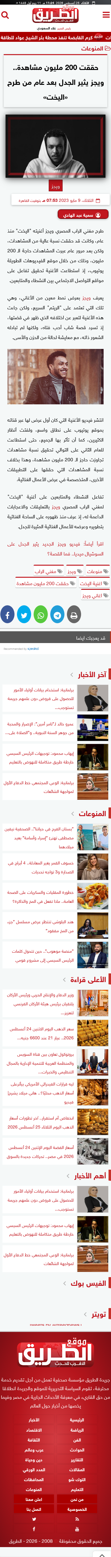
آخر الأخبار (92, 673)
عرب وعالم (34, 1449)
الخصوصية (77, 1508)
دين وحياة (34, 1459)
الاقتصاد (34, 1429)
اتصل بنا (34, 1508)
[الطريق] (55, 21)
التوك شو (77, 1479)
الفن (77, 1439)
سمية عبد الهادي (78, 214)
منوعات (95, 570)
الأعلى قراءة (88, 978)
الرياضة (77, 1429)
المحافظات (34, 1479)
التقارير (77, 1459)
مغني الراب (46, 570)
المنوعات (92, 47)
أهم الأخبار (90, 1174)
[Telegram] (57, 614)
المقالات (77, 1469)
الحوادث (77, 1449)
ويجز (86, 297)
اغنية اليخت (91, 582)
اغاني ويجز (92, 594)
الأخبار (34, 1419)
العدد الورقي (34, 1469)
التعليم (77, 1489)
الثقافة (34, 1439)
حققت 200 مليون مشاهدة (43, 582)
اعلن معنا (34, 1499)
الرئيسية (77, 1419)
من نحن (77, 1499)
